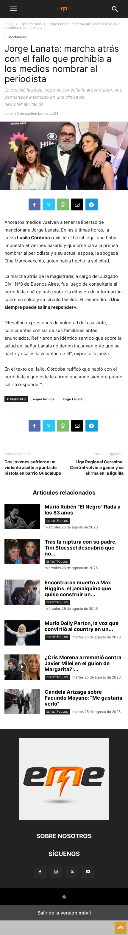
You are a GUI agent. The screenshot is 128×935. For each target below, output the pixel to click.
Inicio (8, 24)
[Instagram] (56, 872)
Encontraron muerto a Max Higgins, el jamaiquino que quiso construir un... (78, 588)
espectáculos (43, 399)
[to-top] (121, 925)
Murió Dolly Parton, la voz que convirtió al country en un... (81, 626)
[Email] (77, 204)
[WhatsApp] (63, 204)
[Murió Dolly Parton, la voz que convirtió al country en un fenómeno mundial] (22, 633)
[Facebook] (34, 204)
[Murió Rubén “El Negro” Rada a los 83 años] (22, 517)
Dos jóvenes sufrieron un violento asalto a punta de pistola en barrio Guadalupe (32, 467)
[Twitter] (49, 204)
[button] (13, 9)
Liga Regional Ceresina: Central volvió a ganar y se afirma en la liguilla (97, 467)
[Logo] (64, 818)
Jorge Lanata (72, 399)
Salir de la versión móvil (64, 913)
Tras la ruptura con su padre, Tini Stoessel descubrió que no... (80, 548)
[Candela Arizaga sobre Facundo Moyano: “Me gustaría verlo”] (22, 702)
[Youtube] (88, 872)
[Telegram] (91, 204)
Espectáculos (30, 24)
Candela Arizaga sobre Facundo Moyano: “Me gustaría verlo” (83, 698)
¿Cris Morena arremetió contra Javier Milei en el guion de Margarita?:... (83, 663)
